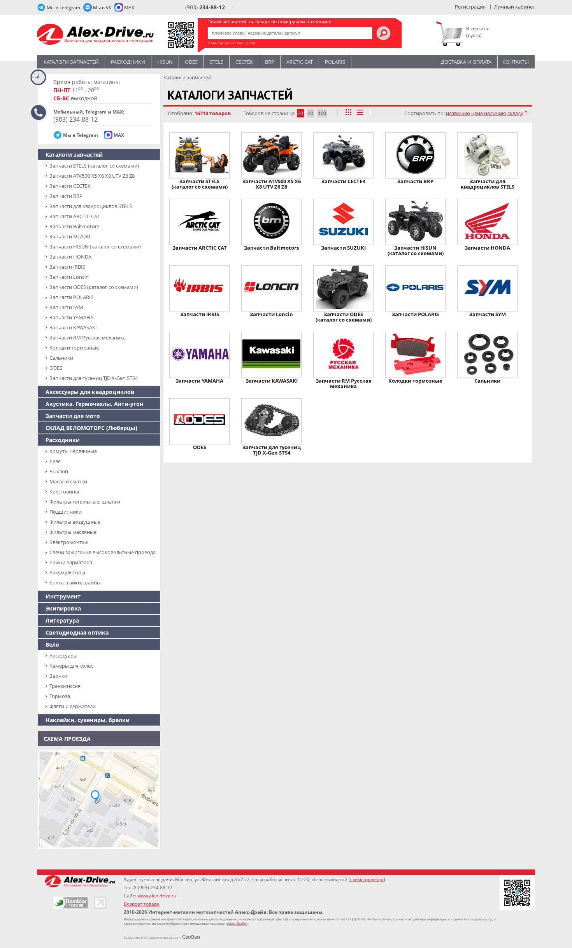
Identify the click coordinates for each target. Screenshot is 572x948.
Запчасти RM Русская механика (87, 337)
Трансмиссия (65, 685)
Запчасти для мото (73, 416)
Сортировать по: (424, 113)
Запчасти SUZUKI (69, 236)
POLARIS (335, 61)
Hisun (165, 61)
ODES (55, 367)
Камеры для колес (71, 665)
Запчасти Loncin (69, 276)
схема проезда (367, 879)
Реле (55, 461)
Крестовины (64, 491)
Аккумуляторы (67, 572)
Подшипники (65, 511)
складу (515, 113)
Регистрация (470, 6)
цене (477, 113)
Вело (52, 644)
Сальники (61, 357)
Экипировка (63, 608)
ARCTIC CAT (299, 61)
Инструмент (63, 596)
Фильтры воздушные (74, 521)
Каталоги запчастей (71, 61)
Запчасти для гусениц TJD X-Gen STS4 (93, 377)
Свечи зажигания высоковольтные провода (102, 552)
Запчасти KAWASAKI (73, 327)
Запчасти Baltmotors (74, 226)
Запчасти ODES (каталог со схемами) (93, 286)
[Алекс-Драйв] (95, 35)
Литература (62, 620)
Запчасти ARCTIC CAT (74, 216)
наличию (495, 113)
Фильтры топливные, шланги (84, 501)
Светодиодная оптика (77, 632)
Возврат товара (142, 904)
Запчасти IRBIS (67, 266)
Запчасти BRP (65, 195)
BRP (269, 61)
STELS (216, 61)
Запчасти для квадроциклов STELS (90, 206)
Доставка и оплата (466, 61)
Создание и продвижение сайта (151, 937)
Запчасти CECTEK (70, 185)
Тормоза (59, 696)
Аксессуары (63, 655)
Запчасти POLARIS (71, 297)
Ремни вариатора (70, 562)
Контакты (515, 61)
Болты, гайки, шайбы (75, 582)
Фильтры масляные (73, 531)
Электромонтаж (68, 542)
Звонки (58, 675)
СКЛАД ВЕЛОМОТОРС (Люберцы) (91, 428)
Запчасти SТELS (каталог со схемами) (94, 165)
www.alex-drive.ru (156, 895)
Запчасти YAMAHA (71, 317)
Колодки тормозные (74, 347)
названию (458, 113)
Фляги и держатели (72, 706)
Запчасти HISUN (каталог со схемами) (95, 246)
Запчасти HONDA (70, 256)
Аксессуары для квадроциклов (90, 391)
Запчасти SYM (66, 307)
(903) (205, 7)
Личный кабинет (514, 6)
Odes (191, 61)
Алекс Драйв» (237, 923)
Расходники (128, 61)
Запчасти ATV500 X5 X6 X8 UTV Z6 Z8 (92, 175)
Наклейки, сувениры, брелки (88, 720)
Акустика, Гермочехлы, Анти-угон (94, 404)
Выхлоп (58, 471)
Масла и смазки (68, 481)
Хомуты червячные (73, 451)
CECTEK (244, 61)
